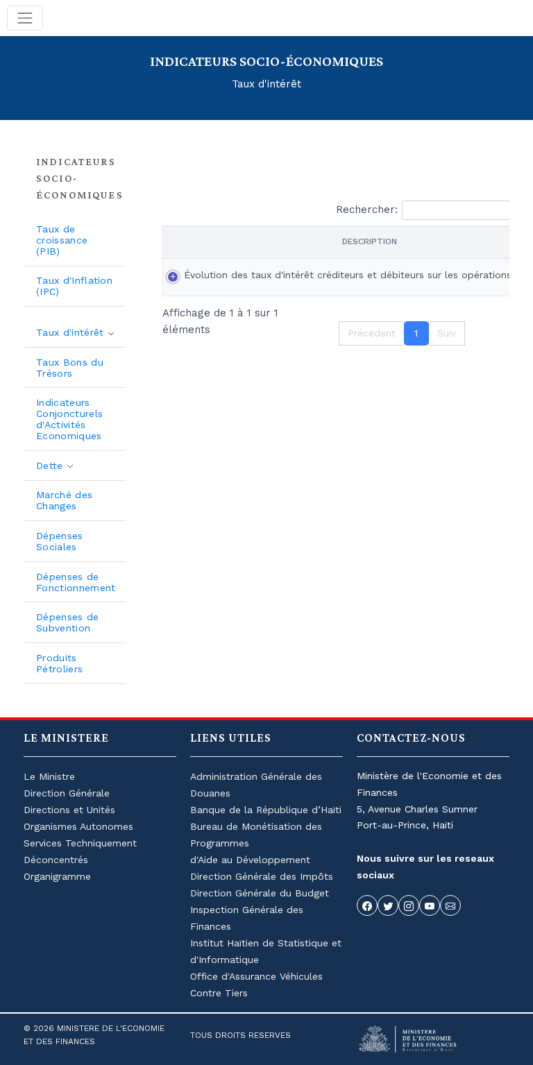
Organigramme (57, 876)
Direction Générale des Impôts (261, 876)
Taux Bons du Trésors (69, 368)
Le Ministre (49, 776)
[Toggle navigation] (25, 18)
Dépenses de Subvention (67, 622)
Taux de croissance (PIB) (61, 240)
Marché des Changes (64, 500)
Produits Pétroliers (59, 663)
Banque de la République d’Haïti (265, 809)
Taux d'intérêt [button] (72, 332)
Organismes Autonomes (78, 826)
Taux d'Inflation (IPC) (74, 286)
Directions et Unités (69, 809)
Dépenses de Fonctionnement (75, 582)
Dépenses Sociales (59, 541)
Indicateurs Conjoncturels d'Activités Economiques (69, 419)
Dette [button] (51, 465)
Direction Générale (67, 793)
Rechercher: (367, 209)
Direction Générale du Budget (259, 892)
